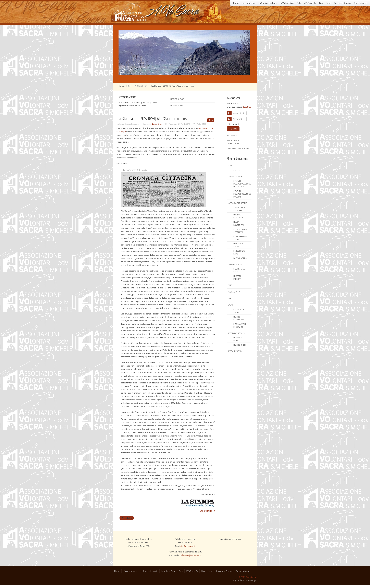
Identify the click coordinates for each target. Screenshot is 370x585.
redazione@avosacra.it (190, 555)
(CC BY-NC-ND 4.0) (207, 511)
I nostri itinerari (237, 277)
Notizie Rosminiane (238, 318)
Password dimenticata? (238, 148)
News (328, 3)
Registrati (247, 107)
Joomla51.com (242, 580)
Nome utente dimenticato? (233, 142)
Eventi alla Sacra (238, 311)
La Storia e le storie (267, 3)
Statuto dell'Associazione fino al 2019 (242, 184)
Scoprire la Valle (239, 270)
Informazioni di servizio (239, 325)
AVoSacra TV (310, 3)
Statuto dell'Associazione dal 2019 (242, 194)
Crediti (236, 170)
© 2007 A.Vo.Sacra (247, 577)
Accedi (233, 128)
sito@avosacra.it (187, 546)
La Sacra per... (240, 258)
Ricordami (234, 124)
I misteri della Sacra (240, 245)
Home (236, 3)
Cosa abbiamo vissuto (240, 238)
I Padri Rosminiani (238, 223)
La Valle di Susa (287, 3)
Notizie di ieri (239, 345)
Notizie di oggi (237, 339)
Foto (299, 3)
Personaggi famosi (239, 252)
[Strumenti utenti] (210, 120)
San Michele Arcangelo (239, 209)
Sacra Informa (360, 3)
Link (321, 3)
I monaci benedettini (238, 216)
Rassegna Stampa (342, 3)
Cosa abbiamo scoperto (240, 230)
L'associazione (249, 3)
